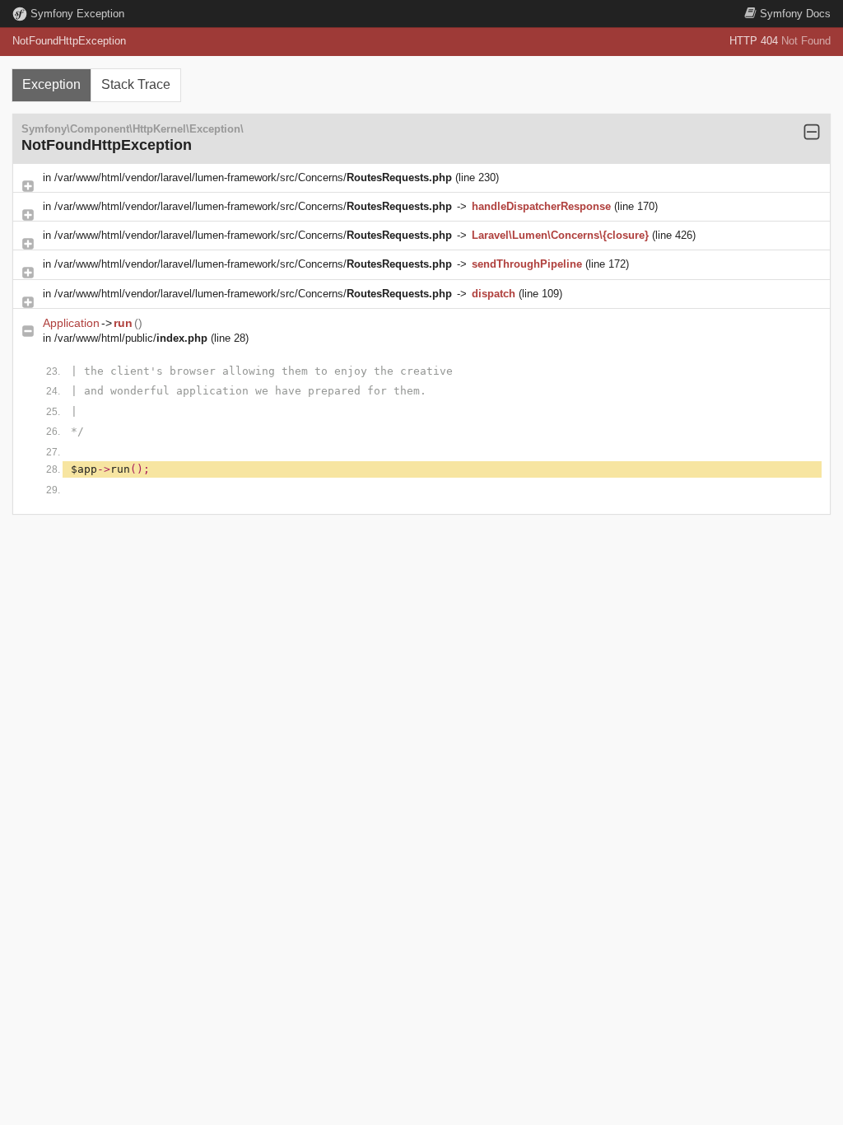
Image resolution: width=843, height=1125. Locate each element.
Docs (795, 13)
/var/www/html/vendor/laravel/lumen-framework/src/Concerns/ (253, 177)
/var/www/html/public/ (130, 338)
